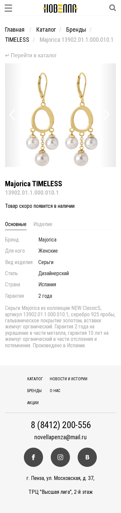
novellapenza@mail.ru (60, 437)
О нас (55, 390)
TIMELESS (17, 39)
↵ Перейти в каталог (31, 55)
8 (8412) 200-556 (61, 425)
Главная (15, 29)
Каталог (46, 29)
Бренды (76, 29)
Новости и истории (68, 379)
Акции (33, 402)
